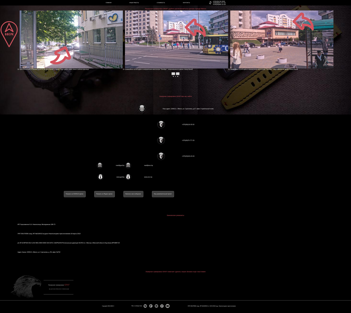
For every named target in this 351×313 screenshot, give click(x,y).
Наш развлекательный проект (163, 194)
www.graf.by (120, 177)
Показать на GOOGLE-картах (74, 194)
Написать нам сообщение (133, 194)
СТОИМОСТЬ (161, 2)
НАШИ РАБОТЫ (134, 2)
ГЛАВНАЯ (108, 2)
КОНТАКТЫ (186, 2)
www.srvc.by (148, 177)
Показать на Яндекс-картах (104, 194)
